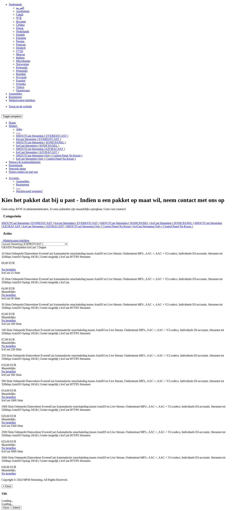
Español (20, 80)
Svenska (21, 83)
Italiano (20, 57)
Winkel (13, 126)
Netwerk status (17, 168)
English (20, 34)
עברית (19, 51)
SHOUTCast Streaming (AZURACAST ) (40, 148)
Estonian (21, 38)
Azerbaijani (22, 11)
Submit (16, 507)
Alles (19, 129)
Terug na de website (20, 106)
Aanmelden (15, 93)
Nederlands (15, 4)
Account (14, 178)
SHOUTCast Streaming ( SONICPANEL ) (41, 142)
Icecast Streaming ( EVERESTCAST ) (38, 139)
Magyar (20, 54)
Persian (20, 41)
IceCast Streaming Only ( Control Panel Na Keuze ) (46, 158)
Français (21, 44)
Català (19, 14)
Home (12, 122)
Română (21, 74)
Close (6, 507)
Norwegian (22, 64)
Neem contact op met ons (23, 171)
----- (18, 132)
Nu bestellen (8, 269)
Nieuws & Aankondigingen (24, 162)
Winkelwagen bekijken (22, 100)
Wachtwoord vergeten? (29, 191)
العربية (20, 7)
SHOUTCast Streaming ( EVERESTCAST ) (42, 135)
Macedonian (23, 60)
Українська (23, 90)
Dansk (19, 28)
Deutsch (20, 47)
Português (21, 67)
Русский (21, 77)
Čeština (20, 24)
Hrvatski (21, 21)
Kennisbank (16, 165)
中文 (19, 17)
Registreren (15, 97)
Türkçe (20, 87)
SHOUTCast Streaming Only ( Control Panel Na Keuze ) (49, 155)
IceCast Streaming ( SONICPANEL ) (37, 145)
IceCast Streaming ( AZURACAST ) (37, 152)
